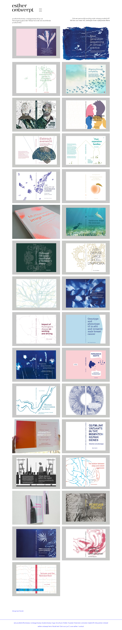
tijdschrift (91, 623)
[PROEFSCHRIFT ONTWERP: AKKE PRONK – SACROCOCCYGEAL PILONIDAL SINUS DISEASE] (86, 186)
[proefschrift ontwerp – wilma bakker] (86, 150)
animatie (84, 623)
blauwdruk (98, 623)
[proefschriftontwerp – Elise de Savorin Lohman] (36, 293)
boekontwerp (46, 623)
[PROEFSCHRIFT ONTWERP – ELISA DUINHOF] (86, 115)
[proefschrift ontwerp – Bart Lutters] (36, 115)
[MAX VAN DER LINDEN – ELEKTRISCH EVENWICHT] (36, 150)
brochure (59, 623)
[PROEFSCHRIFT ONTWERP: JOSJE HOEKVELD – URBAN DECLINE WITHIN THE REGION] (36, 472)
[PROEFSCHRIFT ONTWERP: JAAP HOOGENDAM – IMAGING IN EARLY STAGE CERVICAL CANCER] (86, 543)
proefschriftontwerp (23, 623)
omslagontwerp (36, 623)
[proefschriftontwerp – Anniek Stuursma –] (36, 42)
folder (65, 623)
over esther (74, 626)
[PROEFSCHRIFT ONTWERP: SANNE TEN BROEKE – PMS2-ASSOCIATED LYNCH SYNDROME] (36, 543)
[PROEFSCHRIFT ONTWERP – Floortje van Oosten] (36, 186)
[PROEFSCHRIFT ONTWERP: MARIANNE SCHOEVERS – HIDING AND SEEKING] (36, 508)
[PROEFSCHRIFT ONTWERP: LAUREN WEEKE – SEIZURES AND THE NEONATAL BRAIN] (36, 579)
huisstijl (70, 623)
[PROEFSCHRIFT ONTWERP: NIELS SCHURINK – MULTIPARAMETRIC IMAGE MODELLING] (36, 222)
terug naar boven (18, 611)
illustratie (77, 623)
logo (53, 623)
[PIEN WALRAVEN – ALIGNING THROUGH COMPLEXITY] (86, 79)
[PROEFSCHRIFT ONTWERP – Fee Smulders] (86, 222)
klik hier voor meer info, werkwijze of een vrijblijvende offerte (90, 20)
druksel (105, 623)
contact (81, 626)
